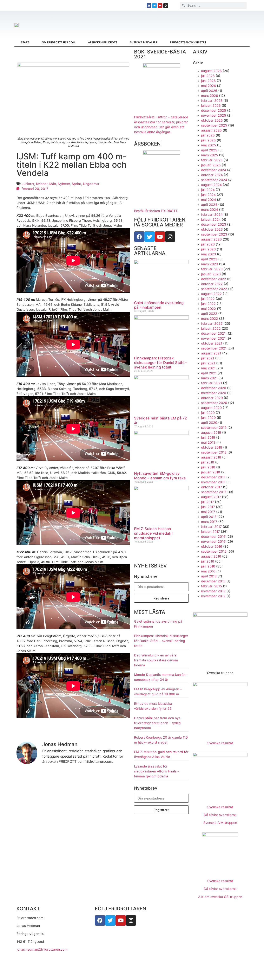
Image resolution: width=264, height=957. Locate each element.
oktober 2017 (211, 487)
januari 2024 (211, 219)
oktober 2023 (212, 229)
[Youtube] (160, 236)
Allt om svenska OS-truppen (220, 897)
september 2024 (214, 180)
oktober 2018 (211, 447)
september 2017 (213, 492)
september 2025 (214, 125)
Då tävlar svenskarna (220, 815)
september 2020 (214, 403)
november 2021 (213, 338)
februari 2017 (211, 527)
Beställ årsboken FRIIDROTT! (156, 211)
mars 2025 (209, 155)
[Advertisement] (149, 22)
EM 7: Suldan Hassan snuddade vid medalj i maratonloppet (153, 533)
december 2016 (213, 536)
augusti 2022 (211, 294)
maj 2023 (208, 254)
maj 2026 (208, 86)
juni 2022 (208, 304)
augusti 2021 (211, 353)
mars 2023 (209, 264)
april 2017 (208, 517)
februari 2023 (212, 269)
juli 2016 (207, 561)
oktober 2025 (212, 120)
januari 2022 (211, 328)
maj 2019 (208, 442)
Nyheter (64, 184)
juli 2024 (208, 190)
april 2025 (209, 150)
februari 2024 (212, 214)
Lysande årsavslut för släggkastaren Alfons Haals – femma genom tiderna (156, 771)
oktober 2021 (211, 343)
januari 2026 (211, 105)
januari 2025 (211, 165)
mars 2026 (209, 96)
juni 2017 (208, 507)
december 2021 (213, 333)
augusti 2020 (211, 408)
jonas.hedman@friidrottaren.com (41, 949)
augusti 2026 (211, 71)
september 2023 (214, 234)
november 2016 (213, 541)
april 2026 (209, 91)
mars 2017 (209, 522)
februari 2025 (212, 160)
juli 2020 (208, 413)
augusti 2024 (211, 185)
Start (25, 42)
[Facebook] (139, 236)
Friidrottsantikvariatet (188, 42)
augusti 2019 (211, 432)
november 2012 (213, 596)
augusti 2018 (211, 457)
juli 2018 (207, 462)
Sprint (76, 184)
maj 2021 (208, 368)
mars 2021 (209, 378)
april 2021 (209, 373)
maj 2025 (208, 145)
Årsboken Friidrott (102, 42)
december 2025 (213, 110)
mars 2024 (209, 209)
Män (52, 184)
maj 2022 (208, 309)
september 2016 (213, 551)
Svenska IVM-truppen (220, 823)
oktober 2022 (212, 284)
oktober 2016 (211, 546)
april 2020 (209, 422)
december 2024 (213, 170)
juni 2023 (208, 249)
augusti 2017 (211, 497)
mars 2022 (209, 318)
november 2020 (213, 393)
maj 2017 (208, 512)
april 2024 (209, 205)
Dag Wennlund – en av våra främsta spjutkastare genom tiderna (156, 660)
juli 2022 (208, 299)
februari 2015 (211, 586)
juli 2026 (208, 76)
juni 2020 (208, 418)
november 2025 (213, 115)
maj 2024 (208, 200)
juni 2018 (208, 467)
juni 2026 (208, 81)
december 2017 (213, 477)
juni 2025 (208, 140)
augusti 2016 (211, 556)
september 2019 (213, 427)
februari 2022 (212, 323)
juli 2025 (208, 135)
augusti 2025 (211, 130)
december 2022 (213, 279)
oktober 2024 (212, 175)
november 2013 (213, 591)
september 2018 (213, 452)
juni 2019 (208, 437)
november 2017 (213, 482)
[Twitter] (149, 236)
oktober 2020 (212, 398)
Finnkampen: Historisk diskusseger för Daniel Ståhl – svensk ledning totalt (160, 362)
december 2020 (213, 388)
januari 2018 (210, 472)
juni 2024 (208, 195)
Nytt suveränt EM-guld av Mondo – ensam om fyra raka (160, 475)
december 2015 (213, 581)
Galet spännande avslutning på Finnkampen (159, 305)
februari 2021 (211, 383)
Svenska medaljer (143, 42)
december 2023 (213, 224)
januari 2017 (210, 531)
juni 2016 (208, 566)
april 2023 (209, 259)
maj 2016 (208, 571)
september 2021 (213, 348)
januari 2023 (211, 274)
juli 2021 (207, 358)
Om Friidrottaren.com (58, 42)
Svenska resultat (220, 743)
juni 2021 (208, 363)
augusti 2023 (211, 239)
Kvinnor (41, 184)
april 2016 (209, 576)
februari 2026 (212, 100)
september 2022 (214, 289)
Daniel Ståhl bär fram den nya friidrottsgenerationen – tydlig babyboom (157, 723)
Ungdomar (91, 184)
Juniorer (28, 184)
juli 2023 (208, 244)
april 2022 (209, 313)
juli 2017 (207, 502)
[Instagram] (170, 236)
